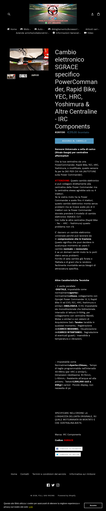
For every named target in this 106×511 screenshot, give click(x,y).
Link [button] (31, 507)
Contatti (24, 474)
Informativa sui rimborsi (82, 474)
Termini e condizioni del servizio (49, 474)
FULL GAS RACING (46, 495)
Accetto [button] (93, 505)
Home (14, 474)
